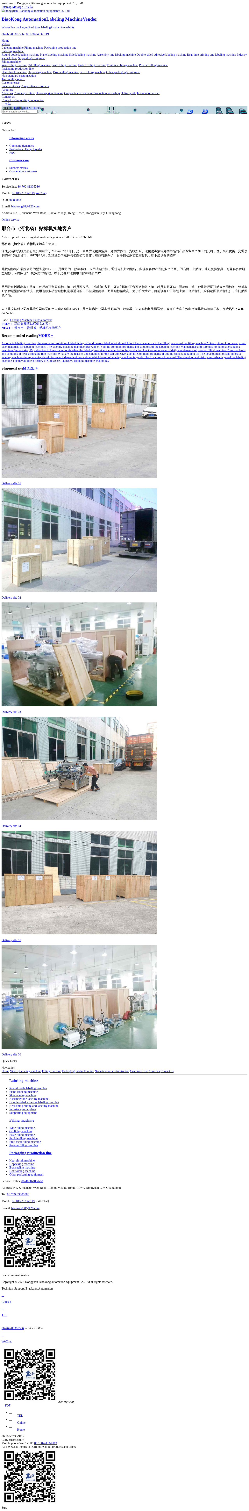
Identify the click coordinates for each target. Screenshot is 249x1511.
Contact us (8, 96)
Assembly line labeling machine (116, 54)
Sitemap (6, 7)
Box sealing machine (66, 72)
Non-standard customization (19, 75)
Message (17, 7)
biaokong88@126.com (25, 206)
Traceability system (13, 79)
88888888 (15, 199)
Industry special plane (22, 1109)
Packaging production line (60, 47)
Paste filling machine (64, 65)
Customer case (10, 82)
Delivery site (128, 93)
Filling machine (33, 47)
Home (5, 40)
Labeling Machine (21, 320)
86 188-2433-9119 (37, 34)
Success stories (11, 86)
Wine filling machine (14, 65)
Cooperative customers (35, 86)
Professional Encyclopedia (25, 149)
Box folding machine (92, 72)
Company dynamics (21, 145)
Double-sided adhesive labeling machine (161, 54)
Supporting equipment (31, 58)
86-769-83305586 (13, 34)
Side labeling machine (82, 54)
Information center (148, 93)
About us (7, 89)
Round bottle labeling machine (20, 54)
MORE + (45, 336)
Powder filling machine (153, 65)
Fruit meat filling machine (122, 65)
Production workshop (106, 93)
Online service (10, 219)
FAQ (12, 152)
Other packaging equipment (123, 72)
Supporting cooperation (29, 100)
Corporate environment (78, 93)
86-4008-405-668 (32, 1181)
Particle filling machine (92, 65)
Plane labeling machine (54, 54)
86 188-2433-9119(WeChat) (29, 193)
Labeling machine (13, 47)
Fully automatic (42, 320)
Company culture (24, 93)
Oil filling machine (39, 65)
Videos (6, 44)
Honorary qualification (49, 93)
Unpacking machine (40, 72)
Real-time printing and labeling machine (211, 54)
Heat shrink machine (14, 72)
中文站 (28, 7)
